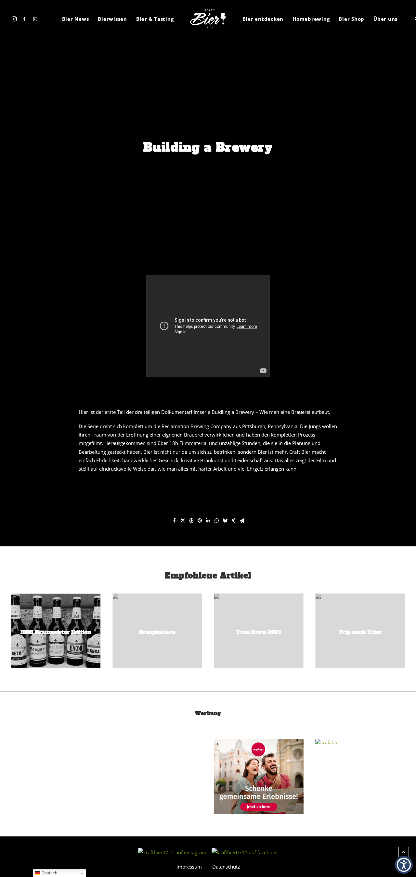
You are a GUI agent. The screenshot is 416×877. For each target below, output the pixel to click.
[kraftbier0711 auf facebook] (245, 852)
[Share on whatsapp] (216, 521)
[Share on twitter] (183, 521)
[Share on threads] (191, 521)
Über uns (385, 19)
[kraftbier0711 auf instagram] (174, 852)
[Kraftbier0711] (208, 19)
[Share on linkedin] (208, 521)
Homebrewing (311, 19)
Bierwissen (112, 19)
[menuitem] (15, 18)
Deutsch (48, 873)
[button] (15, 18)
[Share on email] (242, 521)
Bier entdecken (263, 19)
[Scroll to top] (403, 851)
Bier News (75, 19)
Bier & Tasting (155, 19)
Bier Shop (351, 19)
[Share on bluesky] (225, 521)
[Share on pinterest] (199, 521)
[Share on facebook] (174, 521)
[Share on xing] (233, 521)
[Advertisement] (60, 782)
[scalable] (326, 742)
